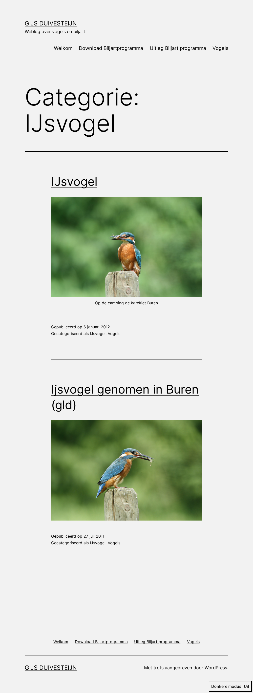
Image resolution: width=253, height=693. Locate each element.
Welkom (63, 48)
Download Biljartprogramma (111, 48)
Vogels (220, 48)
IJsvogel (74, 181)
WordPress (216, 667)
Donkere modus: (227, 686)
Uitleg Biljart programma (178, 48)
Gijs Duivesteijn (51, 23)
